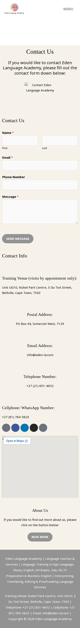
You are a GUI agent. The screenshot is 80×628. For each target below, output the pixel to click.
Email (7, 157)
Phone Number (13, 177)
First (4, 148)
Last (44, 148)
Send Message (17, 239)
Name (8, 133)
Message (10, 197)
